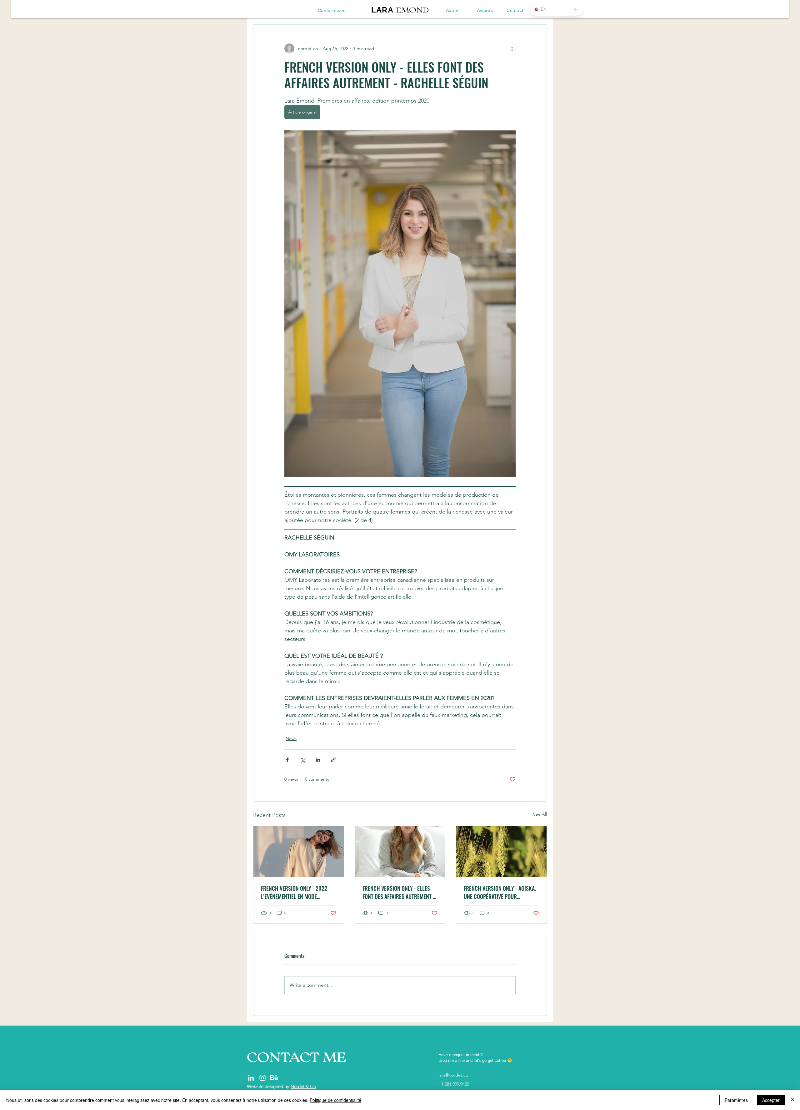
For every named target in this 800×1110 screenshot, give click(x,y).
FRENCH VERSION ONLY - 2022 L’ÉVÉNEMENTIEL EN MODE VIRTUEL (294, 892)
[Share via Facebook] (287, 760)
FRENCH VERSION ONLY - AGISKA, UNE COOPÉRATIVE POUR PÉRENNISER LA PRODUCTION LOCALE (500, 892)
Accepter (771, 1100)
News (291, 738)
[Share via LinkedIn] (318, 760)
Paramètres (736, 1100)
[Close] (792, 1100)
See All (540, 814)
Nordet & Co (303, 1086)
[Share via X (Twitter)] (303, 760)
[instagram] (262, 1078)
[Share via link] (333, 760)
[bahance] (274, 1078)
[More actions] (512, 48)
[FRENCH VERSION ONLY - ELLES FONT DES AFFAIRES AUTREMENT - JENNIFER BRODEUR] (400, 851)
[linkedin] (251, 1078)
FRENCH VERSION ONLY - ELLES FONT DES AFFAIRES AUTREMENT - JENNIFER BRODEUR (398, 892)
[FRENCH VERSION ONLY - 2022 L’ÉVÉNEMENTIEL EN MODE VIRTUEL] (298, 851)
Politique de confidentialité (335, 1100)
